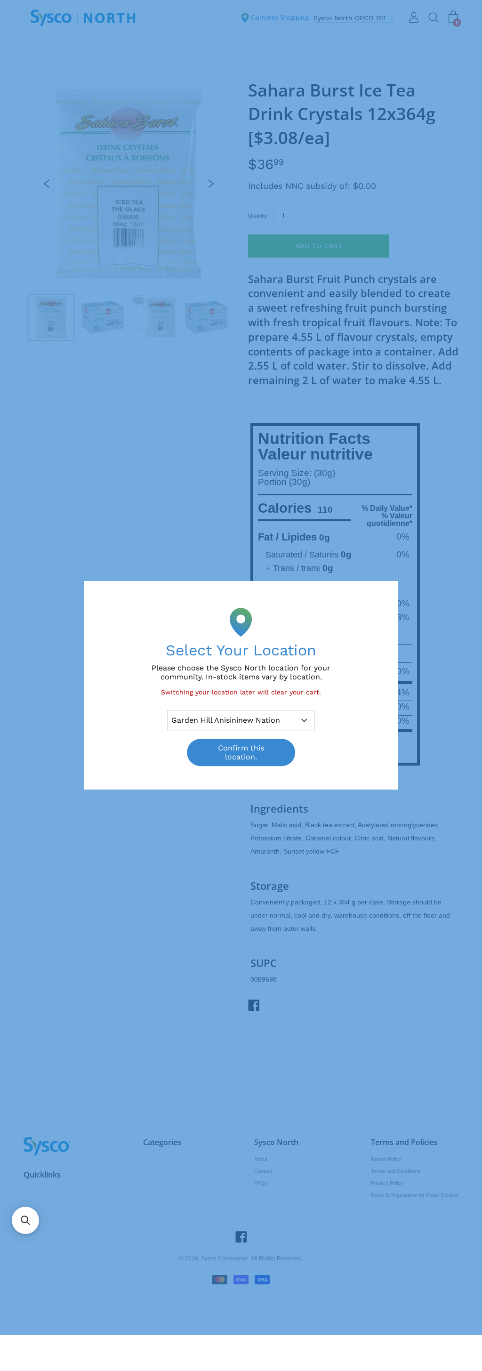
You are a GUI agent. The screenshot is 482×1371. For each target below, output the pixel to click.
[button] (25, 1220)
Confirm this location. (241, 753)
